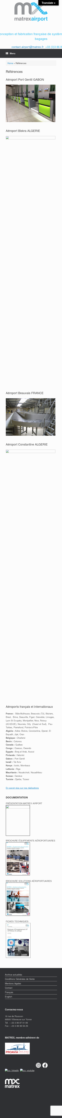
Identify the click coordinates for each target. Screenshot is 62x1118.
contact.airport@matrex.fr (28, 47)
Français (9, 992)
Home (10, 63)
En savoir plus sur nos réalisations (22, 787)
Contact (8, 987)
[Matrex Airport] (31, 12)
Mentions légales (13, 983)
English (8, 996)
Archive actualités (13, 974)
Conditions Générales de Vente (20, 978)
